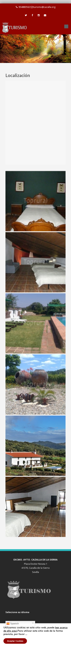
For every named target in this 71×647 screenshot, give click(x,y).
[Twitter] (26, 15)
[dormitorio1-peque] (35, 507)
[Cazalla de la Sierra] (14, 27)
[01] (35, 201)
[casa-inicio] (35, 446)
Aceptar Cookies (15, 641)
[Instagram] (39, 15)
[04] (35, 384)
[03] (35, 323)
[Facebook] (32, 15)
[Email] (45, 15)
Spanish (14, 623)
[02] (35, 262)
